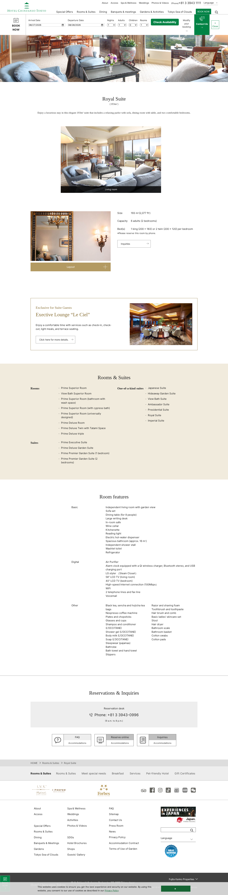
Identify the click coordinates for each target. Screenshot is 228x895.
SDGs (70, 837)
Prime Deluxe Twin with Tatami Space (83, 428)
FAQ (111, 808)
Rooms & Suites (50, 763)
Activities (72, 820)
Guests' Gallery (76, 854)
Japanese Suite (157, 388)
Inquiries (125, 243)
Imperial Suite (156, 420)
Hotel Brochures (77, 843)
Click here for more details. (53, 339)
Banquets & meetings (123, 11)
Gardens (39, 849)
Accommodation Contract (124, 843)
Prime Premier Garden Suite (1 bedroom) (85, 453)
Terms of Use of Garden (123, 848)
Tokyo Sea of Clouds (180, 11)
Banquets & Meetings (46, 843)
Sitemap (114, 814)
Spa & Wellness (128, 3)
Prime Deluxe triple (72, 433)
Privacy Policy (117, 837)
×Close (215, 25)
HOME (34, 763)
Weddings (144, 3)
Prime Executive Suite (74, 442)
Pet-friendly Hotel (157, 773)
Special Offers (64, 11)
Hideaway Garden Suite (162, 393)
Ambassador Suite (158, 404)
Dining (38, 837)
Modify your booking (186, 23)
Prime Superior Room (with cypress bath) (85, 408)
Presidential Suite (158, 409)
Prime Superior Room (74, 388)
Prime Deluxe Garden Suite (77, 447)
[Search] (191, 830)
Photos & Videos (160, 3)
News (112, 831)
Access (114, 3)
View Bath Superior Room (76, 393)
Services (135, 773)
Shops (71, 849)
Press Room (116, 825)
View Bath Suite (157, 398)
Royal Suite (154, 415)
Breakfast (118, 773)
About (105, 3)
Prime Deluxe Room (73, 422)
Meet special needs (94, 773)
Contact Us (202, 24)
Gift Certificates (185, 773)
